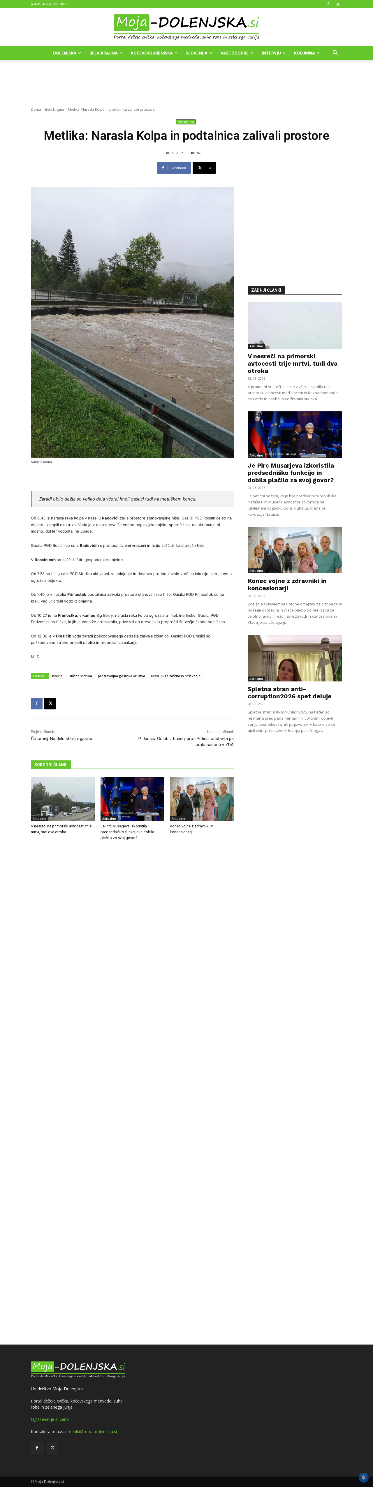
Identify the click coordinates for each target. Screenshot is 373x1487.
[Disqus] (132, 1093)
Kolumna (304, 53)
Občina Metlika (80, 676)
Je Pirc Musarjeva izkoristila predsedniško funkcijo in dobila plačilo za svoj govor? (127, 832)
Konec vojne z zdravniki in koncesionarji (287, 584)
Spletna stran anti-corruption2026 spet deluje (290, 692)
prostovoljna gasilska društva (121, 676)
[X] (337, 4)
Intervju (271, 53)
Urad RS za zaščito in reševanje (175, 676)
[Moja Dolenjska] (186, 27)
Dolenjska (64, 53)
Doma (36, 109)
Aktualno (39, 819)
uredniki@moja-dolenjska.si (91, 1431)
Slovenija (196, 53)
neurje (57, 676)
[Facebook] (328, 4)
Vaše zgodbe (235, 53)
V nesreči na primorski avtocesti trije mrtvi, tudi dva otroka (292, 363)
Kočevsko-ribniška (152, 53)
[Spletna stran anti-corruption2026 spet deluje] (295, 658)
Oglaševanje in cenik (50, 1419)
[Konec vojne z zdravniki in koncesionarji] (202, 799)
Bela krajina (103, 53)
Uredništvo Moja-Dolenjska (57, 1388)
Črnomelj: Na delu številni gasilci (61, 738)
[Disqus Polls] (132, 941)
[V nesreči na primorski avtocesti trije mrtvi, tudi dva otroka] (63, 799)
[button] (335, 53)
